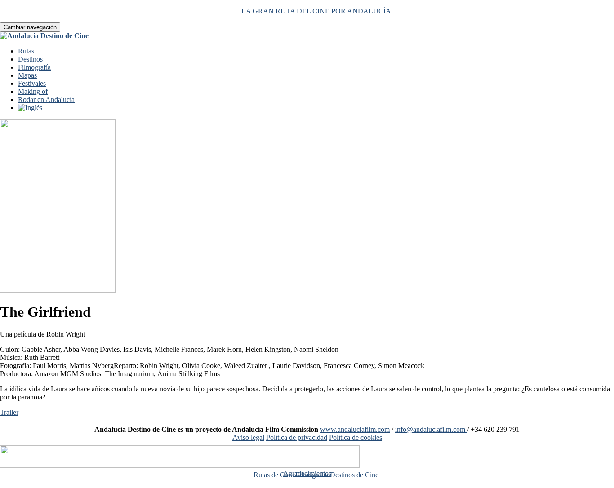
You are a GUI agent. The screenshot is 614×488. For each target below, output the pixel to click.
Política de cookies (355, 437)
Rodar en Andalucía (46, 99)
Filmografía (34, 67)
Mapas (27, 75)
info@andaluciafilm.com (431, 429)
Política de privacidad (296, 437)
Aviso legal (248, 437)
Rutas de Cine (274, 475)
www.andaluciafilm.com (355, 429)
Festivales (32, 83)
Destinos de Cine (354, 475)
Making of (33, 91)
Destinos (30, 59)
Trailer (9, 412)
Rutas (26, 51)
